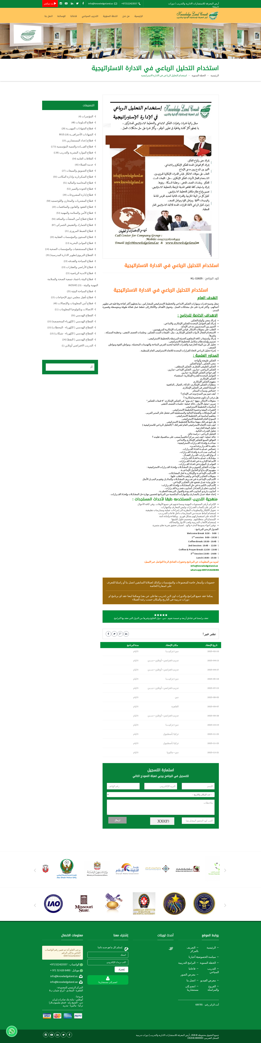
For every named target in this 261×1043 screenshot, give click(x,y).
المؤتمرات (86, 116)
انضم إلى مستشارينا (191, 988)
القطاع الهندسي (82, 315)
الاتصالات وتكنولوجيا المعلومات (74, 309)
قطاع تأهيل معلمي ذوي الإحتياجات (72, 297)
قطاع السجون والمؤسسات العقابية (71, 237)
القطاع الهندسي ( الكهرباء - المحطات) (70, 327)
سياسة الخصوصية (206, 957)
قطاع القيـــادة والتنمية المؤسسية (72, 146)
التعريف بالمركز (192, 949)
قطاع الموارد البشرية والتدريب (73, 152)
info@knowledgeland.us (100, 3)
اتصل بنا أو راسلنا (125, 582)
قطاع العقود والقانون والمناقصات (72, 206)
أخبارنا (192, 957)
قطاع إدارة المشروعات (78, 194)
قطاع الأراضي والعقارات (77, 267)
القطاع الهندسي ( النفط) (77, 339)
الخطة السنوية (199, 75)
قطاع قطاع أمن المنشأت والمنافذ (72, 219)
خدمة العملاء (84, 164)
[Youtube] (66, 3)
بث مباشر (49, 3)
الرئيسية (138, 16)
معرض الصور (187, 974)
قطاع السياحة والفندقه (78, 261)
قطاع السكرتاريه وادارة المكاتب (73, 176)
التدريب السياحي (90, 16)
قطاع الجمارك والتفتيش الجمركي (72, 225)
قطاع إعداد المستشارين (77, 140)
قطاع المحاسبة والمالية (78, 182)
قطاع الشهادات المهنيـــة (77, 128)
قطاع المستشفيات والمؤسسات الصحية (69, 249)
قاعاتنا (73, 16)
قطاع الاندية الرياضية (79, 273)
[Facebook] (83, 3)
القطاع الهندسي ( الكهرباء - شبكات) (71, 333)
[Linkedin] (72, 3)
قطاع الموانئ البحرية (79, 243)
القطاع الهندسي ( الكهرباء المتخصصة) (70, 321)
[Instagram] (60, 3)
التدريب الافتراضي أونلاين (77, 345)
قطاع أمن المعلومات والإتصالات (73, 303)
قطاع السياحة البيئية (80, 291)
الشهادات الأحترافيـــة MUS (76, 134)
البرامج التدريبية (186, 962)
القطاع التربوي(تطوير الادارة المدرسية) (69, 255)
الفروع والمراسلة (213, 988)
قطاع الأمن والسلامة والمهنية (74, 213)
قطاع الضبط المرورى (79, 231)
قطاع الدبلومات (82, 122)
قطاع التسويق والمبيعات (77, 170)
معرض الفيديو (208, 980)
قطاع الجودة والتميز (80, 188)
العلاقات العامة (82, 158)
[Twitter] (77, 3)
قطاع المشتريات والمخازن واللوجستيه (70, 200)
